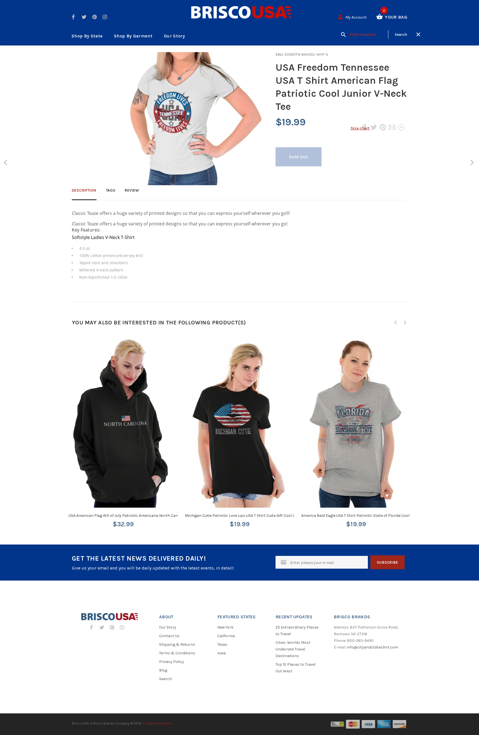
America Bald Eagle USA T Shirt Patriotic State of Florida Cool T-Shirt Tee (365, 515)
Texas (222, 644)
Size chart (360, 128)
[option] (123, 427)
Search (165, 678)
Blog (163, 670)
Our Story (174, 36)
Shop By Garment (133, 36)
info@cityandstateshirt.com (372, 647)
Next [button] (405, 322)
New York (225, 627)
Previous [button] (395, 322)
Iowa (221, 653)
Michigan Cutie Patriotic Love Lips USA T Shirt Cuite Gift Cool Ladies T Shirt (250, 515)
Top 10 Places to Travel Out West (295, 667)
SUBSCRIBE (387, 562)
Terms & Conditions (177, 653)
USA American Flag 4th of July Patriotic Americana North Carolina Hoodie (133, 515)
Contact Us (169, 636)
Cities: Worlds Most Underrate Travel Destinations (293, 649)
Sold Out (298, 156)
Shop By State (87, 36)
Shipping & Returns (177, 644)
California (226, 636)
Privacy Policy (171, 661)
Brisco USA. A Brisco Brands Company (101, 723)
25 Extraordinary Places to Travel (297, 630)
